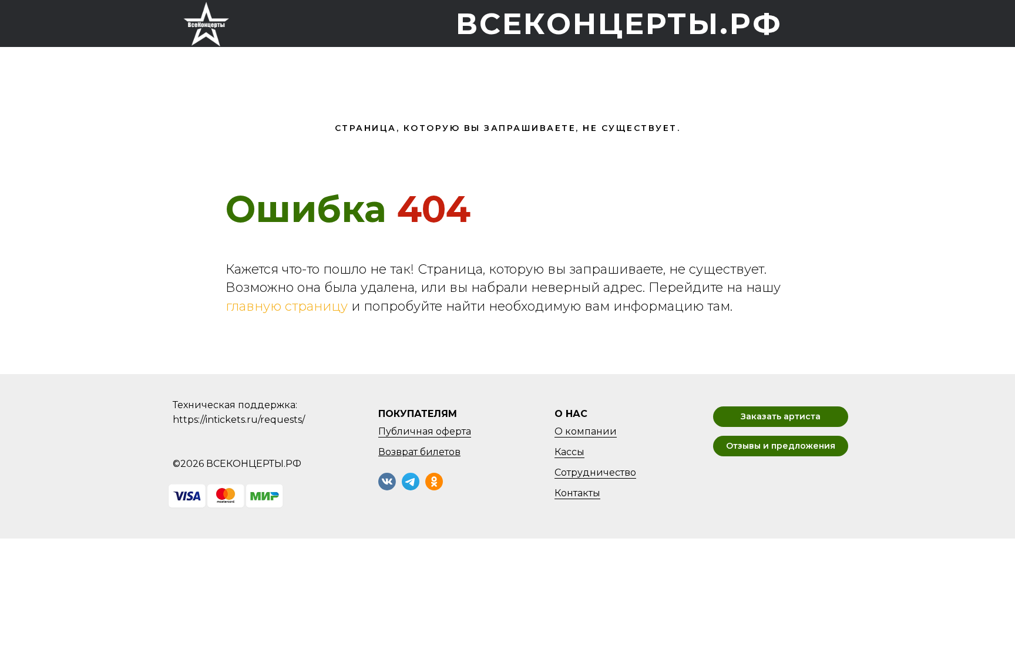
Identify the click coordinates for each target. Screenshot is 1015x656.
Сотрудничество (595, 472)
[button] (780, 416)
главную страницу (287, 306)
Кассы (569, 451)
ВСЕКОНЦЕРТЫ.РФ (619, 24)
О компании (585, 431)
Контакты (577, 493)
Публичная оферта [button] (424, 431)
